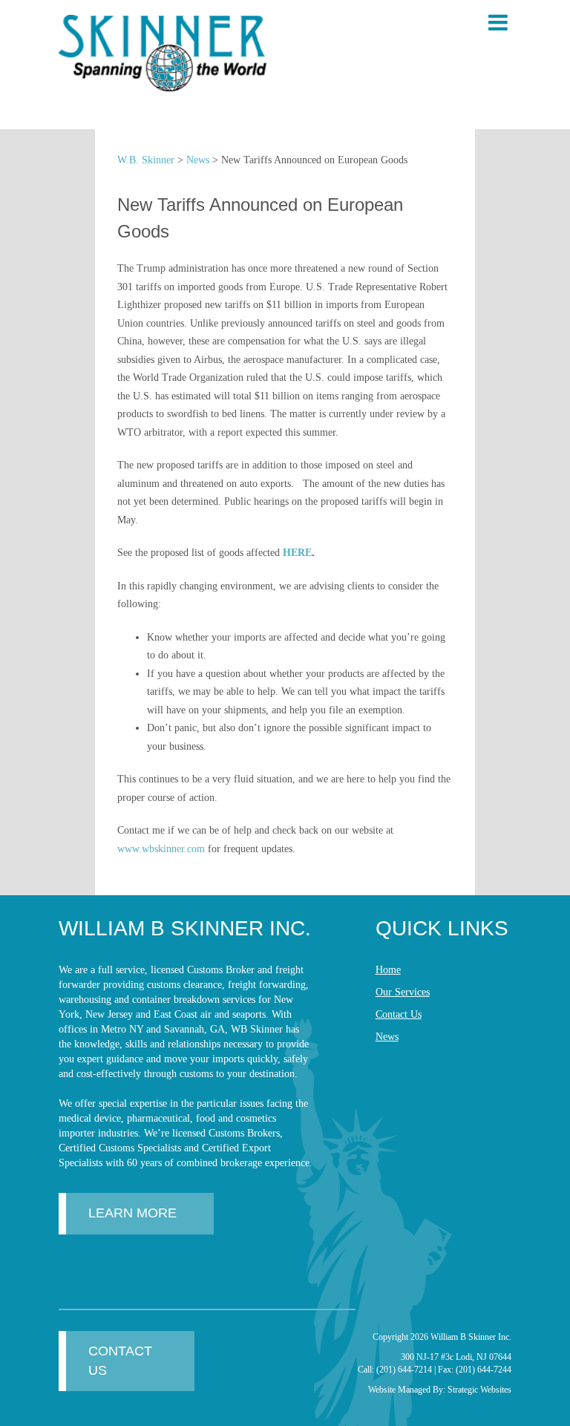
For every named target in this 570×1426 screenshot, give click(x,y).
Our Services (403, 992)
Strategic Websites (479, 1389)
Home (388, 969)
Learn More (132, 1213)
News (387, 1036)
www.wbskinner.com (161, 848)
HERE (297, 552)
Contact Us (399, 1014)
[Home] (162, 53)
